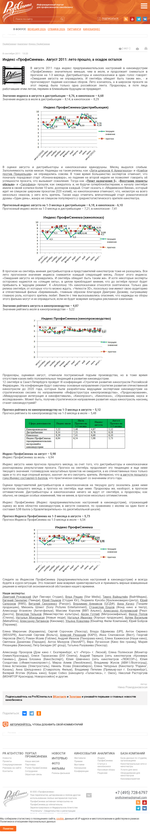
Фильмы (58, 768)
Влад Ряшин (74, 597)
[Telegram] (31, 713)
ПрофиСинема (9, 44)
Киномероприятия (130, 779)
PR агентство (13, 753)
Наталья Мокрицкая (30, 617)
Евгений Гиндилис (15, 600)
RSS (126, 19)
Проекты (7, 761)
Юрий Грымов (51, 600)
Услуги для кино (129, 769)
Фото (56, 763)
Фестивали (80, 758)
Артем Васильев (136, 617)
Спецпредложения (12, 764)
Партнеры (30, 764)
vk (145, 19)
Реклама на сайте (12, 768)
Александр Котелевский (120, 610)
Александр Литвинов (34, 621)
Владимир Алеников (87, 603)
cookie (60, 818)
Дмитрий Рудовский (17, 597)
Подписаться (110, 18)
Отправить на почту (146, 48)
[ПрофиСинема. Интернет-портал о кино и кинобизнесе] (18, 7)
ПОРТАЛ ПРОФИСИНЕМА (36, 755)
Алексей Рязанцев (73, 635)
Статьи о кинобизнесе (104, 765)
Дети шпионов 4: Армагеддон (110, 170)
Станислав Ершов (102, 607)
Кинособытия (85, 753)
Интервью (59, 758)
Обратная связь (33, 774)
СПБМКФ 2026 (56, 29)
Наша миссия (32, 761)
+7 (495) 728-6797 (131, 792)
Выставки (79, 764)
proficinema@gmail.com (131, 797)
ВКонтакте (59, 696)
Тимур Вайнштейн (115, 597)
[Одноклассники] (39, 713)
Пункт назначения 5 (101, 181)
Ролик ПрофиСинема (36, 768)
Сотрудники (31, 771)
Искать (62, 19)
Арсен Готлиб (90, 614)
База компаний (133, 753)
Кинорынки (80, 768)
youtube (132, 19)
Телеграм (75, 696)
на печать (137, 48)
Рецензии (102, 773)
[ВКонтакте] (24, 713)
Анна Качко (125, 603)
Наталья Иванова (80, 617)
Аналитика (22, 44)
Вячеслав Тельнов (29, 614)
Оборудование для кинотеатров (130, 774)
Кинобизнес (91, 29)
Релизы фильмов (61, 773)
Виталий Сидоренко (43, 603)
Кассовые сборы (106, 769)
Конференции (81, 771)
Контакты (8, 771)
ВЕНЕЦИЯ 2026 (37, 29)
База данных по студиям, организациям (134, 759)
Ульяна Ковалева (77, 621)
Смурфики (28, 184)
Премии (78, 761)
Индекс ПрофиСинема (39, 44)
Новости (7, 758)
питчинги (74, 29)
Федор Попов (138, 614)
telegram (139, 19)
